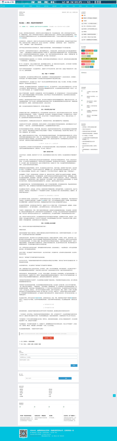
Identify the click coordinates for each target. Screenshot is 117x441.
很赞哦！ (47, 338)
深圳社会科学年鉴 (86, 61)
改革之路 (46, 6)
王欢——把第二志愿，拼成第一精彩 (32, 344)
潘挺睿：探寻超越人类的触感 (90, 18)
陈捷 (21, 394)
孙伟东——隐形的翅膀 (29, 341)
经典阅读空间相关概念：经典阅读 (90, 133)
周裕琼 (21, 392)
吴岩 (50, 396)
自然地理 (54, 6)
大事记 (80, 6)
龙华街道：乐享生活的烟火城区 (89, 127)
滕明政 (21, 389)
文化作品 (84, 56)
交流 (93, 6)
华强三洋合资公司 (86, 129)
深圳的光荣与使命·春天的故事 (89, 131)
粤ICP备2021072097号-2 (35, 436)
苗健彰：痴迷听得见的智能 (89, 34)
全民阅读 (88, 64)
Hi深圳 (30, 6)
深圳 (83, 50)
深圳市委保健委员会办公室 (88, 141)
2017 (92, 66)
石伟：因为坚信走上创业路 (89, 26)
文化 (89, 56)
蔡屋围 (39, 297)
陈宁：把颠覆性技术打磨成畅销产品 (91, 39)
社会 (68, 6)
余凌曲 (21, 396)
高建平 (21, 391)
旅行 (93, 64)
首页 (24, 6)
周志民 (50, 392)
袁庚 (84, 15)
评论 (74, 365)
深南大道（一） (86, 143)
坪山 (21, 38)
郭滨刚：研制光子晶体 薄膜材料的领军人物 (93, 37)
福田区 (91, 53)
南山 (20, 169)
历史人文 (38, 6)
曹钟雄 (50, 389)
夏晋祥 (50, 391)
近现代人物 (75, 12)
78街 (83, 53)
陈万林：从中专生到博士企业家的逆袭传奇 (93, 28)
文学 (96, 50)
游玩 (83, 66)
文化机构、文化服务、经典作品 (89, 58)
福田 (45, 86)
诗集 (83, 64)
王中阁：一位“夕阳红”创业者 (89, 23)
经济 (61, 6)
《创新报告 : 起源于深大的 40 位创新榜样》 (39, 26)
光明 (43, 200)
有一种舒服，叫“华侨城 (87, 135)
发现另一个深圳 (89, 50)
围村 (71, 297)
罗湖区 (87, 66)
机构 (93, 61)
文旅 (74, 6)
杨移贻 (23, 26)
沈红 (50, 394)
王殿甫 (85, 20)
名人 (87, 6)
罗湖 (35, 297)
